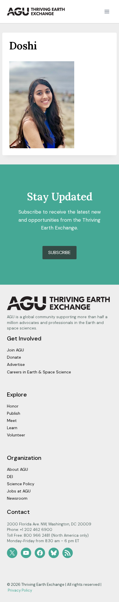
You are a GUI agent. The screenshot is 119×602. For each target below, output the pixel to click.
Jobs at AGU (19, 491)
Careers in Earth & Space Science (39, 372)
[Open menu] (106, 11)
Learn (12, 427)
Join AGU (15, 350)
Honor (12, 406)
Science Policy (20, 483)
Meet (12, 420)
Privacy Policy (20, 590)
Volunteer (16, 435)
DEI (10, 476)
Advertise (16, 364)
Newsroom (17, 498)
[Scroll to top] (104, 596)
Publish (13, 413)
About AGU (17, 469)
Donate (14, 357)
